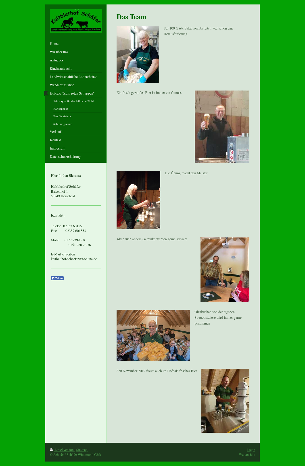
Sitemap (82, 449)
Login (251, 449)
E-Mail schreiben (63, 254)
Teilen (59, 278)
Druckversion (64, 449)
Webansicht (247, 454)
